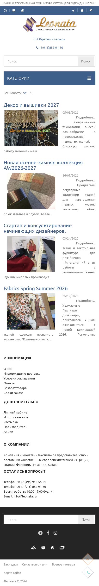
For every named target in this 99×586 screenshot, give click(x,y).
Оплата (9, 383)
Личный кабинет (16, 412)
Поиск (85, 61)
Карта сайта (12, 573)
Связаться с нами (35, 564)
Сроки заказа (13, 393)
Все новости (13, 93)
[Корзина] (80, 10)
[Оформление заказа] (90, 10)
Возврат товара (15, 388)
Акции (8, 431)
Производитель (15, 427)
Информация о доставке (22, 373)
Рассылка (11, 422)
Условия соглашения (19, 378)
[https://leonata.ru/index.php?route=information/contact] (73, 10)
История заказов (16, 417)
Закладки (11, 564)
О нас (8, 368)
